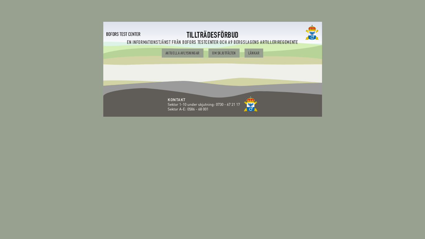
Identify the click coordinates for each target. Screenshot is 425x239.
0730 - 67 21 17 (228, 104)
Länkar (253, 54)
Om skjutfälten (224, 54)
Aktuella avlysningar (183, 54)
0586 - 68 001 (197, 109)
